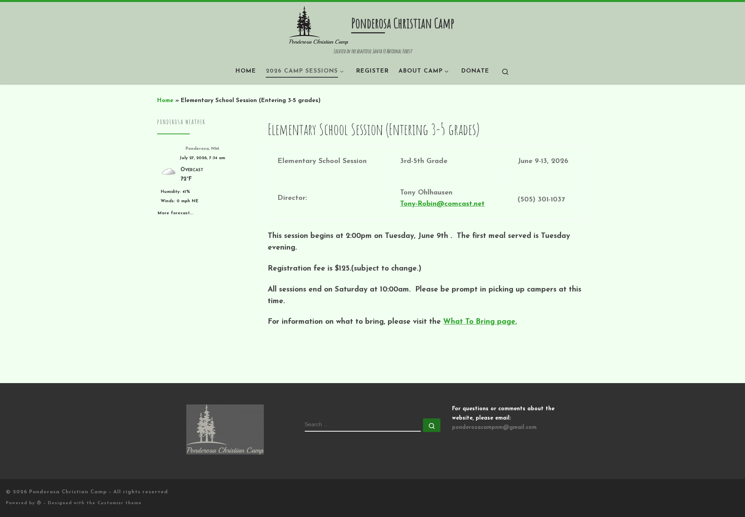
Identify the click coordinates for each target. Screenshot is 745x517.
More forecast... (175, 212)
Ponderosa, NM (202, 149)
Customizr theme (119, 503)
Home (165, 101)
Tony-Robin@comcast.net (442, 204)
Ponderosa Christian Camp (68, 491)
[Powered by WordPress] (39, 502)
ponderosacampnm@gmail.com (494, 427)
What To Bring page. (480, 322)
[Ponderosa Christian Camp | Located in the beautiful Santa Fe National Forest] (318, 25)
